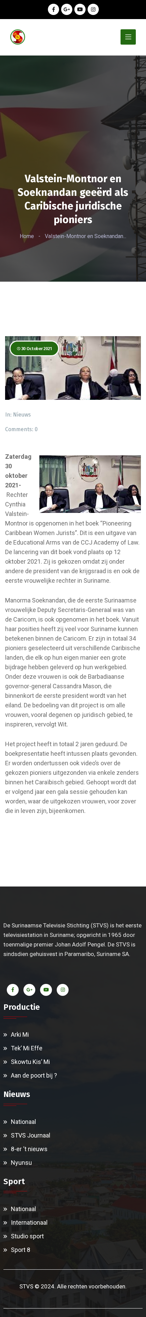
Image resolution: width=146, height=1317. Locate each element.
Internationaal (29, 1222)
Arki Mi (20, 1034)
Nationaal (23, 1121)
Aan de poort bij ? (34, 1075)
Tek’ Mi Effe (26, 1048)
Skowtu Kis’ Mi (30, 1061)
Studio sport (27, 1236)
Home (27, 236)
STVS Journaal (30, 1135)
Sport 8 (20, 1249)
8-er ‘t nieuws (29, 1149)
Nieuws (22, 414)
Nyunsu (21, 1162)
